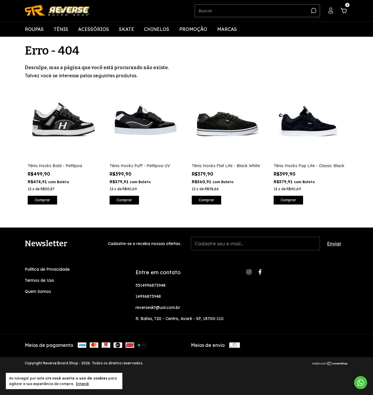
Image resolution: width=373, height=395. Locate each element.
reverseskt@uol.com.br (158, 307)
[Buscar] (313, 11)
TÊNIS (61, 29)
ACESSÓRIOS (93, 29)
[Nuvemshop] (330, 364)
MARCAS (227, 29)
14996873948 (148, 296)
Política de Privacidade (47, 269)
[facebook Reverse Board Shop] (260, 272)
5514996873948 (151, 285)
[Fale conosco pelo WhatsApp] (360, 382)
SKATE (126, 29)
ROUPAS (34, 29)
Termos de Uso (39, 280)
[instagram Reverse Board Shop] (249, 272)
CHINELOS (156, 29)
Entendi (82, 384)
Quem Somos (38, 291)
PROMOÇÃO (193, 29)
